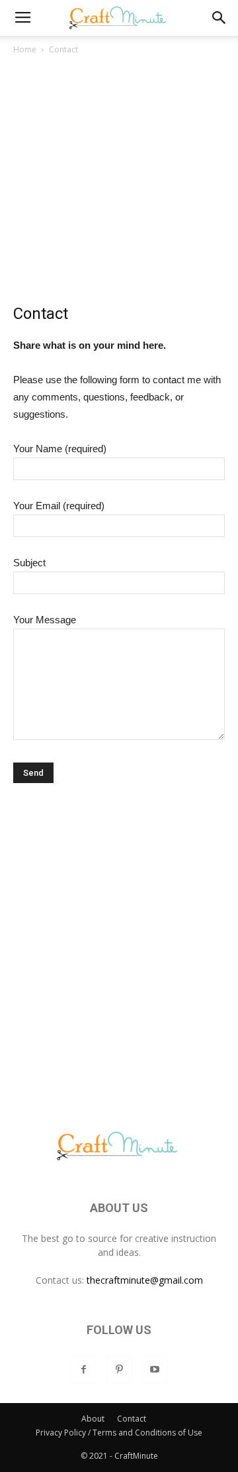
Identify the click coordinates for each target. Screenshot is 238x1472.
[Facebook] (83, 1370)
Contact (131, 1418)
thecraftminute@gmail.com (145, 1280)
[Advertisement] (119, 183)
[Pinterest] (119, 1370)
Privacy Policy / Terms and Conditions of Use (119, 1432)
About (92, 1418)
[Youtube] (154, 1370)
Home (24, 49)
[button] (219, 18)
